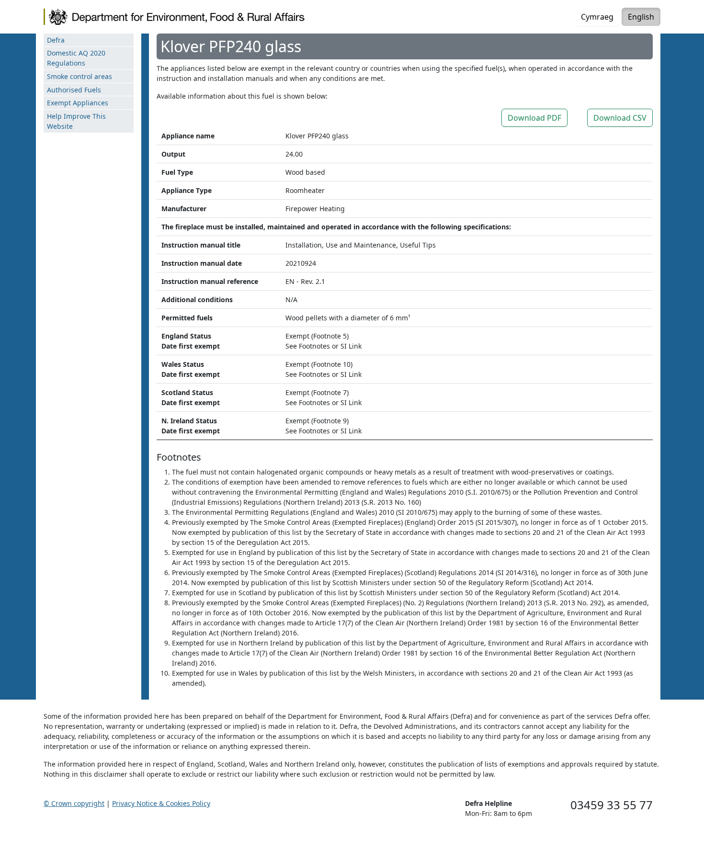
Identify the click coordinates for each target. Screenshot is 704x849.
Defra (56, 40)
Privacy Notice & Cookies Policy (161, 803)
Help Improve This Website (76, 121)
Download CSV (620, 118)
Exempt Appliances (77, 102)
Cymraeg (597, 16)
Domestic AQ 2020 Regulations (76, 58)
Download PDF (534, 118)
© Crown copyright (74, 803)
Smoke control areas (79, 76)
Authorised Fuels (74, 89)
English (641, 16)
